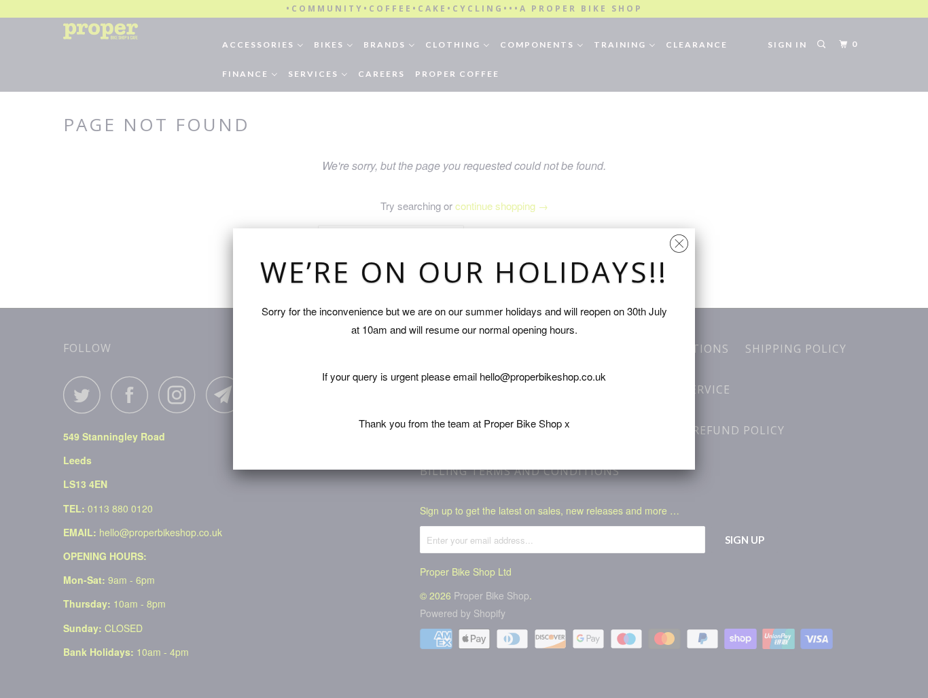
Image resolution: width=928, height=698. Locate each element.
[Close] (679, 240)
